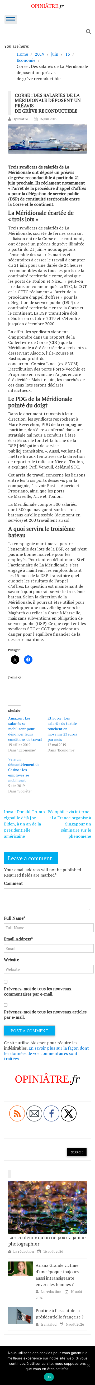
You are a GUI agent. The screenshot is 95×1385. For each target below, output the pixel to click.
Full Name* (14, 918)
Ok (48, 1377)
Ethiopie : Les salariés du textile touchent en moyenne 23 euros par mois (62, 729)
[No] (88, 1365)
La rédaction (23, 1251)
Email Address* (18, 939)
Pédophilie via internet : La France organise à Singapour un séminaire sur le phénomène (69, 824)
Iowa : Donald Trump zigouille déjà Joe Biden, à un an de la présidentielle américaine (24, 824)
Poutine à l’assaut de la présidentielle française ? (59, 1314)
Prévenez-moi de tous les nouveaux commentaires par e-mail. (37, 991)
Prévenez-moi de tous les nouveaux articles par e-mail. (45, 1014)
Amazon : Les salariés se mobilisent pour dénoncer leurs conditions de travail (25, 729)
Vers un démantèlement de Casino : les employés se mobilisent (23, 770)
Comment (13, 883)
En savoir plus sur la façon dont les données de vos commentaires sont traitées (46, 1053)
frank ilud (49, 1324)
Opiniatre (20, 118)
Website (11, 960)
